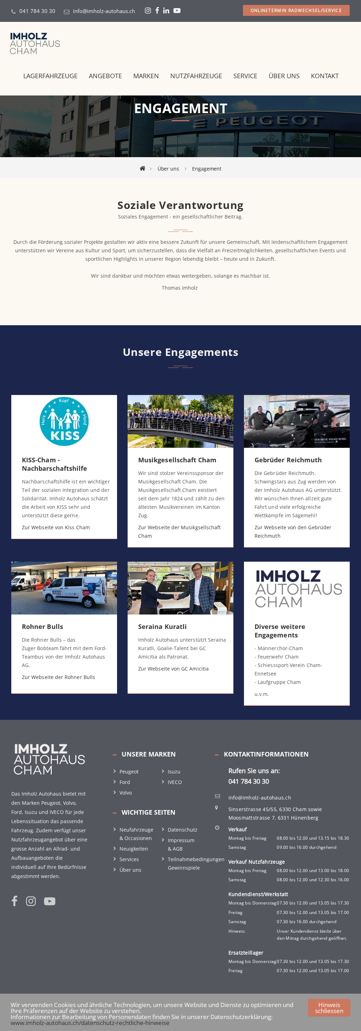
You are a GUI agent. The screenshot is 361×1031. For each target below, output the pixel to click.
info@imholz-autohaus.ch (104, 10)
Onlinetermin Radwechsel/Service (296, 10)
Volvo (126, 792)
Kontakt (325, 76)
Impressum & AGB (181, 844)
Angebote (105, 76)
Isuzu (174, 771)
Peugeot (129, 771)
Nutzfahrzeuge (196, 76)
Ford (125, 782)
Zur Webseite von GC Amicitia (173, 668)
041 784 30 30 (37, 10)
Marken (146, 76)
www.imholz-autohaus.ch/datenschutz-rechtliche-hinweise (90, 1023)
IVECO (175, 782)
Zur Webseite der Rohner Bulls (58, 677)
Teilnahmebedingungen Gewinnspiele (196, 863)
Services (129, 859)
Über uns (284, 76)
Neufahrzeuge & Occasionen (136, 833)
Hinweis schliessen (329, 1008)
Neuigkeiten (134, 848)
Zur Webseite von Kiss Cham (56, 527)
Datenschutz (182, 829)
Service (245, 76)
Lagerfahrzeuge (50, 76)
